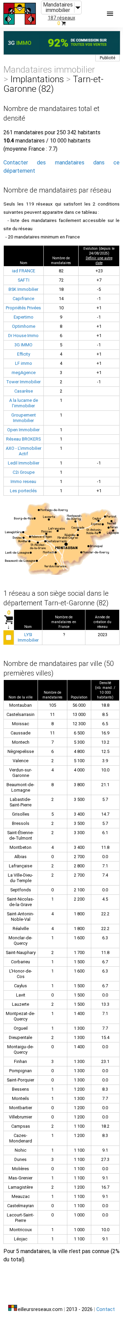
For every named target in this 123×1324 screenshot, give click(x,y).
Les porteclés (23, 490)
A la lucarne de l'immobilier (23, 403)
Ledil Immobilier (23, 463)
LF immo (23, 363)
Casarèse (23, 391)
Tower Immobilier (23, 381)
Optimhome (23, 326)
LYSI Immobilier (28, 637)
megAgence (24, 372)
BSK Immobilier (23, 289)
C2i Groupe (24, 472)
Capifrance (23, 298)
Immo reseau (23, 481)
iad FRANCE (23, 270)
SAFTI (23, 280)
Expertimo (23, 317)
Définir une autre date (99, 260)
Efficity (23, 354)
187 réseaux (61, 18)
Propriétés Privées (23, 307)
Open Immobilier (23, 429)
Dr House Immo (23, 335)
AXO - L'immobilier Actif (23, 451)
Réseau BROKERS (23, 439)
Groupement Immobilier (23, 417)
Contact (105, 1309)
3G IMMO (23, 344)
